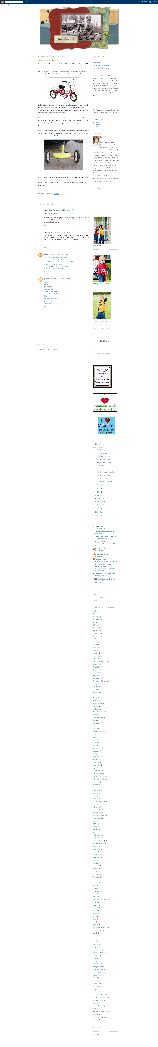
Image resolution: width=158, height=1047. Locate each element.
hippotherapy (97, 762)
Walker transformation (104, 462)
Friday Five (98, 556)
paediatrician (97, 838)
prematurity (96, 863)
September (101, 453)
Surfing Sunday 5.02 (101, 576)
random (95, 885)
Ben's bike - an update (104, 456)
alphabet (95, 630)
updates (95, 981)
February (100, 501)
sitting (95, 916)
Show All (117, 586)
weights (95, 1008)
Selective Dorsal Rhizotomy (102, 899)
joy (94, 787)
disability (96, 709)
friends (95, 734)
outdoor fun (96, 835)
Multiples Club (98, 812)
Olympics (96, 829)
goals (94, 745)
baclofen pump (98, 633)
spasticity (96, 925)
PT (93, 871)
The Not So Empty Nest (102, 528)
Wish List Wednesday (100, 1017)
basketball (96, 636)
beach (95, 642)
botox (95, 658)
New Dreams (97, 62)
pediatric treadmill (99, 843)
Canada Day (97, 667)
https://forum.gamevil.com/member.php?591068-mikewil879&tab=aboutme (60, 263)
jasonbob (47, 278)
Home (64, 345)
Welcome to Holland (99, 1011)
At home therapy (102, 469)
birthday (95, 653)
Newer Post (42, 345)
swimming (96, 964)
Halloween (96, 759)
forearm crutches (98, 731)
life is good (96, 798)
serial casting (97, 902)
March (99, 498)
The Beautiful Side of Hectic (105, 531)
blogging (96, 656)
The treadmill (101, 465)
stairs (94, 941)
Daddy (95, 698)
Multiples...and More (100, 815)
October (100, 450)
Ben (46, 196)
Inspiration (96, 60)
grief (94, 754)
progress (95, 868)
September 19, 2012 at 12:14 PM (64, 232)
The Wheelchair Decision (101, 65)
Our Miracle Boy (101, 549)
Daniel (95, 700)
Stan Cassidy (97, 944)
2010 (97, 512)
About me (96, 122)
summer (95, 958)
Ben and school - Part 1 (104, 481)
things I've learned (99, 969)
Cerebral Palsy (97, 670)
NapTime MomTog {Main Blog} (106, 536)
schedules (96, 894)
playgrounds (97, 854)
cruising (95, 695)
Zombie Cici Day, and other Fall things (106, 561)
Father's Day (97, 723)
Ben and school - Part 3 (104, 459)
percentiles (96, 846)
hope (94, 768)
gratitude (96, 751)
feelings (95, 728)
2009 (97, 515)
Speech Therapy (98, 936)
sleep (94, 919)
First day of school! (103, 478)
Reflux (95, 888)
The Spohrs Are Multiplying (105, 573)
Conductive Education (100, 681)
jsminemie (47, 254)
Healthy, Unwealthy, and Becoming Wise (103, 565)
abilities (95, 614)
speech (95, 933)
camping (95, 664)
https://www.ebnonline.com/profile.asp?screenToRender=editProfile (57, 258)
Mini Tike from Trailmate (56, 71)
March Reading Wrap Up (102, 538)
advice (95, 622)
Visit (101, 353)
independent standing (100, 776)
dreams (95, 714)
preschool (96, 866)
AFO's (95, 625)
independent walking (100, 779)
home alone (96, 765)
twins (94, 978)
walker (95, 989)
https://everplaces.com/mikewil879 (56, 266)
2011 (97, 509)
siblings (95, 910)
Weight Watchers (98, 1006)
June (99, 489)
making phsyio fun (99, 801)
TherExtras (96, 600)
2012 (97, 447)
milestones (96, 807)
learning (95, 796)
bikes (51, 196)
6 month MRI (99, 551)
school (95, 896)
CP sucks (96, 689)
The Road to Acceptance (101, 68)
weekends (96, 1003)
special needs (97, 930)
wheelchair (96, 1014)
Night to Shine (99, 583)
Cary (105, 136)
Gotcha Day (96, 748)
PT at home (96, 874)
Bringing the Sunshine (102, 541)
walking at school (98, 995)
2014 (97, 444)
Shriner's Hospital (98, 908)
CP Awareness (97, 686)
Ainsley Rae (99, 526)
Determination (97, 703)
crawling (95, 692)
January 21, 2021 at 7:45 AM (61, 279)
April (99, 495)
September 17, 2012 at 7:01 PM (63, 210)
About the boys (98, 119)
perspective (96, 849)
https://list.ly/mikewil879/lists (54, 268)
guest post (96, 756)
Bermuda (96, 647)
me (94, 804)
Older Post (85, 345)
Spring (95, 939)
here (42, 66)
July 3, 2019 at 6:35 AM (60, 254)
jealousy (95, 784)
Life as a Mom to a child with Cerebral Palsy (105, 580)
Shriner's (95, 905)
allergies (95, 628)
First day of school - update (106, 472)
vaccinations (97, 986)
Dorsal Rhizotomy (99, 712)
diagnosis (96, 706)
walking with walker (99, 1000)
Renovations (97, 891)
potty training (97, 857)
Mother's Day (97, 810)
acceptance (96, 616)
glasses (95, 740)
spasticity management (100, 927)
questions (96, 883)
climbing (96, 675)
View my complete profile (103, 181)
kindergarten (97, 790)
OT (94, 832)
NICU (94, 824)
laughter (95, 793)
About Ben (96, 124)
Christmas (96, 672)
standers (95, 947)
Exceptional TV (98, 598)
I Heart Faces (97, 770)
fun (94, 737)
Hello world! (99, 533)
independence (97, 773)
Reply (46, 225)
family (95, 720)
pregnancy (96, 860)
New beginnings (102, 485)
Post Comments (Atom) (55, 349)
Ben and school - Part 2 (104, 475)
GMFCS (95, 742)
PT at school (97, 877)
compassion (96, 678)
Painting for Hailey (99, 840)
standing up (96, 950)
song (94, 922)
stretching (96, 955)
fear (94, 726)
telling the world (98, 966)
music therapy (97, 818)
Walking (95, 992)
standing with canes (99, 952)
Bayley (95, 639)
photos (95, 852)
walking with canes (99, 997)
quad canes (96, 880)
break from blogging (99, 661)
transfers (95, 975)
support (95, 961)
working (95, 1020)
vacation (95, 983)
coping (95, 684)
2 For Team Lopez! (101, 554)
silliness (95, 913)
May (99, 492)
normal (95, 827)
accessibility (97, 619)
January (100, 505)
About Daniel (97, 127)
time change (97, 972)
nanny (95, 821)
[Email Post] (62, 194)
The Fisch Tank (100, 559)
